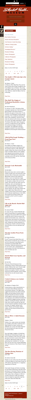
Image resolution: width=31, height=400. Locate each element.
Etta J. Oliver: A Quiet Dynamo (15, 316)
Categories (9, 31)
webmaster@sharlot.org (10, 399)
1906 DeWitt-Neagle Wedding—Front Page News (15, 138)
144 (18, 73)
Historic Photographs (10, 54)
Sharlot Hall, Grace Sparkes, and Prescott (15, 257)
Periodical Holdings (9, 52)
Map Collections (8, 59)
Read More (7, 96)
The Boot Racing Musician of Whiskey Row (14, 352)
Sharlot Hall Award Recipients (12, 39)
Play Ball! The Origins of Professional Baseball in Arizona (15, 101)
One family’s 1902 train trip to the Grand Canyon (15, 78)
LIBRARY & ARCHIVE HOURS (15, 20)
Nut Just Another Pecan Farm (14, 233)
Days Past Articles (9, 34)
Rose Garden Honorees (10, 37)
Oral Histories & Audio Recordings (13, 42)
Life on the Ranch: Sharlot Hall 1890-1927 (14, 204)
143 (14, 73)
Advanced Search (15, 5)
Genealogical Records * (10, 49)
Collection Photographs (10, 56)
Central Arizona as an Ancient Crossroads (14, 280)
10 (6, 73)
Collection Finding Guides (11, 44)
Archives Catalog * (9, 47)
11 (9, 73)
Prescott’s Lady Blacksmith (13, 165)
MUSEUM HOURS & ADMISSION (15, 16)
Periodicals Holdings (9, 61)
